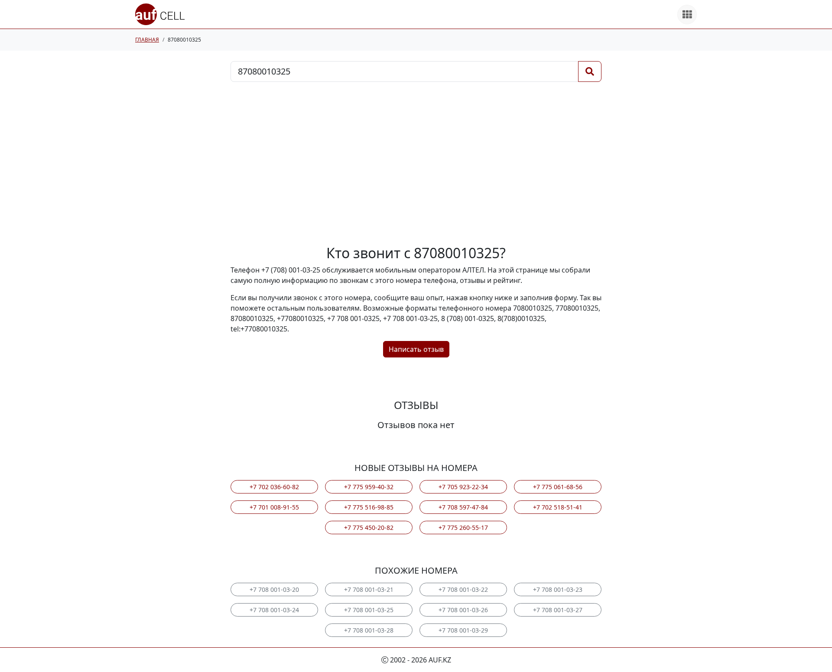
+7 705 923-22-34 (463, 487)
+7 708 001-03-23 (557, 589)
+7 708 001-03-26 (463, 610)
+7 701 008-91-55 (274, 507)
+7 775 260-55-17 (463, 527)
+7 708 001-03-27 (557, 610)
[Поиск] (589, 71)
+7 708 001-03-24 (274, 610)
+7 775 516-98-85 (368, 507)
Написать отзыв (416, 349)
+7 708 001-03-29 (463, 630)
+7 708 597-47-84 (463, 507)
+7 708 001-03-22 (463, 589)
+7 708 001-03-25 (368, 610)
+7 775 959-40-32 (368, 487)
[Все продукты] (687, 14)
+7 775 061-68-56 (557, 487)
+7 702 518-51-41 (557, 507)
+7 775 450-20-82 (368, 527)
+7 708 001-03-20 (274, 589)
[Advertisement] (416, 163)
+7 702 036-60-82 (274, 487)
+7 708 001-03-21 (368, 589)
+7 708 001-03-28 (368, 630)
